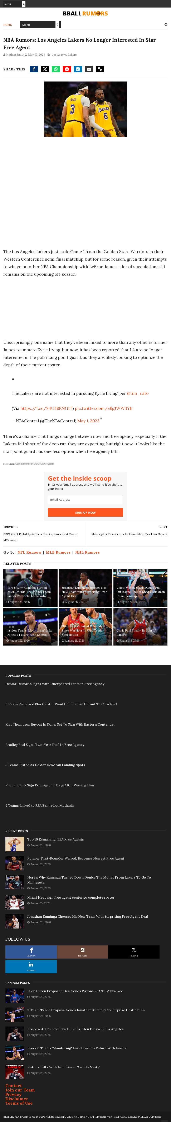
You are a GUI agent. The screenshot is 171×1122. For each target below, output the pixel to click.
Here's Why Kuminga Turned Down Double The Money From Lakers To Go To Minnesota (28, 592)
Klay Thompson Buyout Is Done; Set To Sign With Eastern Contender (60, 724)
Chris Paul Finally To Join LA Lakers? (136, 633)
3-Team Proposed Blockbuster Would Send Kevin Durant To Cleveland (61, 704)
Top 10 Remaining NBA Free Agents (55, 839)
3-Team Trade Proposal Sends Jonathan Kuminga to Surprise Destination (86, 1010)
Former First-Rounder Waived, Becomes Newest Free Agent (75, 858)
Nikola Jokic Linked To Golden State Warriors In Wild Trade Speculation (83, 630)
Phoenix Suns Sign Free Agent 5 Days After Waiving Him (49, 785)
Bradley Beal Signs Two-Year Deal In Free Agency (44, 744)
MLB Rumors (58, 552)
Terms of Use (19, 1103)
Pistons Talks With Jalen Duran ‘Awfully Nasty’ (63, 1067)
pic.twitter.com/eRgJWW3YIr (104, 408)
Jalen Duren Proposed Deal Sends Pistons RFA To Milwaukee (75, 991)
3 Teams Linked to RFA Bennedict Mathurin (39, 805)
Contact (13, 1085)
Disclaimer (16, 1098)
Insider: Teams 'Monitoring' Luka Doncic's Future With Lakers (29, 633)
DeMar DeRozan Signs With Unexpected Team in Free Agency (54, 684)
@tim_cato (138, 393)
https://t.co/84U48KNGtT (46, 408)
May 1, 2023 (88, 420)
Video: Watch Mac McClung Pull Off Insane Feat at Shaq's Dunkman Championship (141, 592)
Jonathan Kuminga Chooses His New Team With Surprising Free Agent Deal (84, 592)
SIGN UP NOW (85, 513)
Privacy (13, 1094)
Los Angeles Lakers (64, 54)
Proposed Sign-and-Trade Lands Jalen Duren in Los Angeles (75, 1029)
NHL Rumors (87, 552)
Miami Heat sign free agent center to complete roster (70, 897)
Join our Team (20, 1090)
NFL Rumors (29, 552)
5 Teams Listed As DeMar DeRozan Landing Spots (45, 765)
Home (7, 24)
